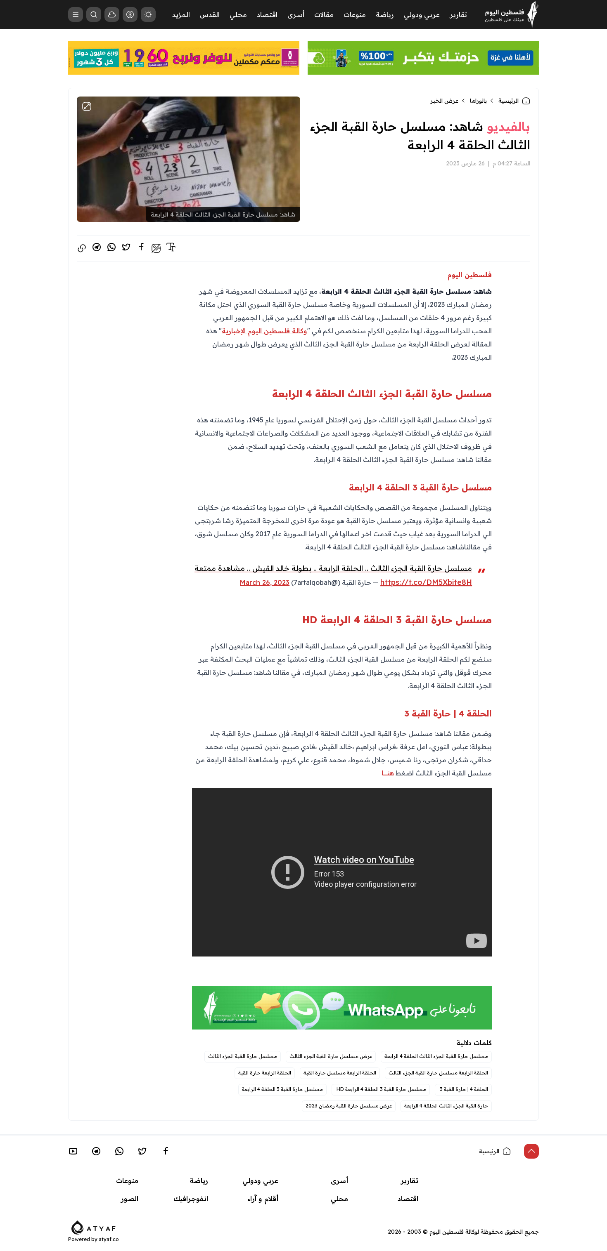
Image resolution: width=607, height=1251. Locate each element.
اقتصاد (267, 14)
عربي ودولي (422, 14)
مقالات (324, 14)
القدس (210, 14)
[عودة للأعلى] (531, 1151)
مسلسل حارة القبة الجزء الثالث (242, 1056)
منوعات (355, 14)
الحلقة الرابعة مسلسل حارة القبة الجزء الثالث (438, 1073)
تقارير (458, 14)
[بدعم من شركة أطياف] (93, 1227)
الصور (129, 1198)
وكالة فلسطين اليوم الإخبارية (264, 331)
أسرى (295, 14)
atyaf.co (109, 1239)
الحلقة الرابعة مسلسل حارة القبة (340, 1073)
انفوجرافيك (190, 1198)
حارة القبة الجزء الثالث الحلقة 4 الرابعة (446, 1106)
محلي (238, 14)
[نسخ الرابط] (82, 248)
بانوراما (478, 100)
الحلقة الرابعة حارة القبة (264, 1073)
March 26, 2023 (264, 582)
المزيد (181, 14)
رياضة (385, 14)
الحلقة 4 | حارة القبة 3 (463, 1089)
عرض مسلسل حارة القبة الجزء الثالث (330, 1056)
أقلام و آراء (262, 1198)
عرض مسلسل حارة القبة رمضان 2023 (349, 1106)
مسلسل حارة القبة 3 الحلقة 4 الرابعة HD (380, 1089)
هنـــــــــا (388, 773)
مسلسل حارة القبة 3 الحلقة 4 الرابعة (282, 1089)
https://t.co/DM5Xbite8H (426, 582)
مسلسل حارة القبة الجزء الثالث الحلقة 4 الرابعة (436, 1056)
